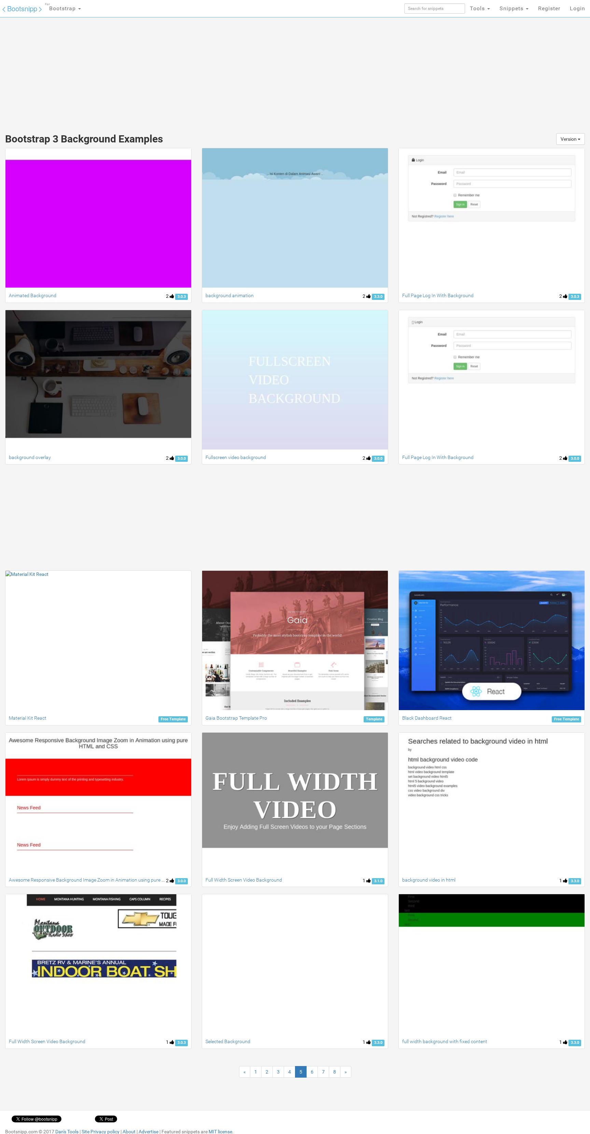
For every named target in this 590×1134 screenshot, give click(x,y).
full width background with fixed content (444, 1041)
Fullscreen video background (236, 457)
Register (549, 8)
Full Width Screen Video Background (244, 880)
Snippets (512, 8)
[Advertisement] (243, 72)
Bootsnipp (22, 8)
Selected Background (228, 1041)
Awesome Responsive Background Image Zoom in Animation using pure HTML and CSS (101, 880)
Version (569, 139)
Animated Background (32, 295)
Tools (478, 8)
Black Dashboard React (427, 718)
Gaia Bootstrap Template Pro (236, 718)
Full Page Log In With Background (438, 295)
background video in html (428, 880)
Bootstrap (61, 7)
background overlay (30, 457)
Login (577, 8)
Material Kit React (27, 718)
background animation (230, 295)
